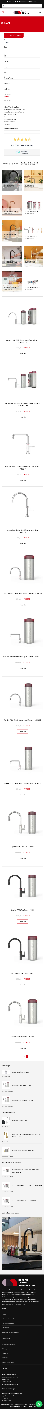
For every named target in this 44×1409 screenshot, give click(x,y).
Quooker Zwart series (10, 114)
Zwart (5, 67)
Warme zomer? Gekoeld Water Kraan (14, 109)
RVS (5, 56)
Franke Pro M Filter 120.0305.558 (20, 1072)
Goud (5, 72)
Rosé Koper (7, 89)
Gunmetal (7, 83)
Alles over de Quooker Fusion (12, 117)
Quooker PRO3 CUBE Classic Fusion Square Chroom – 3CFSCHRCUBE (22, 404)
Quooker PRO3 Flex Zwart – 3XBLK (22, 910)
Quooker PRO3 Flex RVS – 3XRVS (23, 847)
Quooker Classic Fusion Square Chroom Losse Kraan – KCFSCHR (22, 468)
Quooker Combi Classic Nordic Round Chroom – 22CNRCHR (23, 593)
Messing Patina (8, 78)
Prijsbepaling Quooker (10, 119)
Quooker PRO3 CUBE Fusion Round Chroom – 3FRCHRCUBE (27, 1186)
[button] (40, 12)
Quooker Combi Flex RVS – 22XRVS (22, 1037)
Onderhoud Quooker (9, 122)
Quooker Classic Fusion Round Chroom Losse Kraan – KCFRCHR (23, 531)
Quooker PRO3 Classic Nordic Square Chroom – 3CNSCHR (22, 783)
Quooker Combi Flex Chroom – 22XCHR (22, 1085)
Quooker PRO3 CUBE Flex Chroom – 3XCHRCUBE (24, 1201)
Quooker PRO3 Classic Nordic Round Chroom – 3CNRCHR (22, 720)
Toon (8, 94)
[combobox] (22, 6)
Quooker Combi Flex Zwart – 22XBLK (23, 973)
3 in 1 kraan (7, 124)
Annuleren (7, 97)
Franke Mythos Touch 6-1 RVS (19, 1120)
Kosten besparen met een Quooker (14, 112)
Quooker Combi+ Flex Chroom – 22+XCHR (22, 1100)
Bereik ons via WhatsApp (8, 1389)
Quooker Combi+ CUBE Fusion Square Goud (23, 1150)
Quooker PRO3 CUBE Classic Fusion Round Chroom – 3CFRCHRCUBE (23, 341)
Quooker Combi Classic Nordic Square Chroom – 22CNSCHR (22, 657)
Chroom (6, 61)
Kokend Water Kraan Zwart (11, 107)
